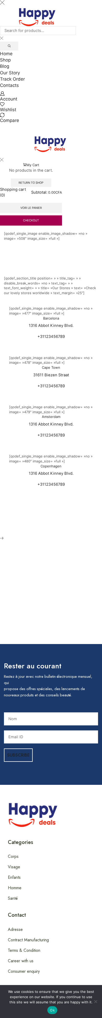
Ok (52, 1010)
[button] (2, 126)
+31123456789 (51, 336)
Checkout (31, 220)
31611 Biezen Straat (51, 375)
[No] (95, 1001)
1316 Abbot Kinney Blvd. (51, 325)
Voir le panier (31, 208)
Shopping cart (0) (13, 192)
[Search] (9, 46)
